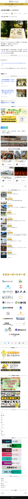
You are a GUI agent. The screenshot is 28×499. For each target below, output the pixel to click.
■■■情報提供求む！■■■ (8, 102)
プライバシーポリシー (4, 481)
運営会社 (2, 483)
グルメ (2, 417)
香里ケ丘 (23, 131)
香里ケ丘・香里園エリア (6, 132)
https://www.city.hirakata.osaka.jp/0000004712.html (13, 64)
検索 (25, 186)
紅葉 (19, 131)
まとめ (2, 419)
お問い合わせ (3, 434)
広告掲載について (4, 485)
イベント (2, 426)
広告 (1, 433)
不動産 (2, 431)
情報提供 (2, 478)
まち (26, 13)
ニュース (22, 13)
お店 (1, 420)
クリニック (2, 424)
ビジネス (2, 427)
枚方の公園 (13, 131)
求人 (1, 429)
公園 (8, 131)
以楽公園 (3, 131)
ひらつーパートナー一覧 (5, 359)
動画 (1, 422)
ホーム (2, 411)
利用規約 (2, 480)
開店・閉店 (2, 415)
